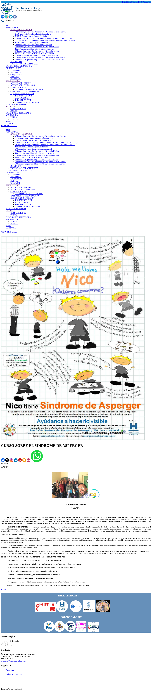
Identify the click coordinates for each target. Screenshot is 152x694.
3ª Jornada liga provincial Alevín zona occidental (33, 149)
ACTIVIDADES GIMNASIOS (22, 189)
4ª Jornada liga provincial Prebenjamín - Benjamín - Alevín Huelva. (40, 136)
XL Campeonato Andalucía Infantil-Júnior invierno (34, 138)
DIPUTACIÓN (16, 166)
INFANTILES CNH (23, 204)
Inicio (8, 130)
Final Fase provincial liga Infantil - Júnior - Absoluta (34, 153)
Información (15, 175)
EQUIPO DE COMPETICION (22, 198)
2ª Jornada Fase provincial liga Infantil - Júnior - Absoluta (36, 160)
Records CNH (15, 183)
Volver (3, 589)
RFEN (8, 226)
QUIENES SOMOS (13, 172)
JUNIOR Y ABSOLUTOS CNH (27, 206)
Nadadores (14, 181)
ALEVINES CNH (22, 202)
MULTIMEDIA (12, 219)
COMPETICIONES (18, 192)
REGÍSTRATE (128, 2)
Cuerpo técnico (16, 179)
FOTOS (13, 221)
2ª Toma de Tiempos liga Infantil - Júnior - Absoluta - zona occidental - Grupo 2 (45, 145)
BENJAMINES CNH (23, 200)
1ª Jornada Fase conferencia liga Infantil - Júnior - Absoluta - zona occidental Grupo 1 (47, 143)
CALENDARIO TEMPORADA (18, 217)
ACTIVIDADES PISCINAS (21, 187)
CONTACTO (11, 228)
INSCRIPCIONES (13, 185)
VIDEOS (14, 224)
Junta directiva (15, 177)
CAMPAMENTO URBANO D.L (19, 170)
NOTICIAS (10, 211)
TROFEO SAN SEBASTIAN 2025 (24, 168)
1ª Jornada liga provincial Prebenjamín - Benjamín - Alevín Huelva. (40, 162)
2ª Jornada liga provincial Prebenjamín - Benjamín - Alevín (37, 155)
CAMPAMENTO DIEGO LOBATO (24, 196)
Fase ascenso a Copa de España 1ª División (31, 147)
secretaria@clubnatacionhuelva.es (13, 661)
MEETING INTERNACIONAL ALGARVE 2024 (34, 157)
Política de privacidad (14, 674)
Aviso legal (10, 670)
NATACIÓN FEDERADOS (21, 134)
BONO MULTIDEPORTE (16, 209)
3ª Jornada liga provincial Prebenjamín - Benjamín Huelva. (37, 151)
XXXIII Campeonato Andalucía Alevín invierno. (33, 140)
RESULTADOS (12, 132)
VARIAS (13, 215)
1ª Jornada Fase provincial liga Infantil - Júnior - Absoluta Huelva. (40, 164)
